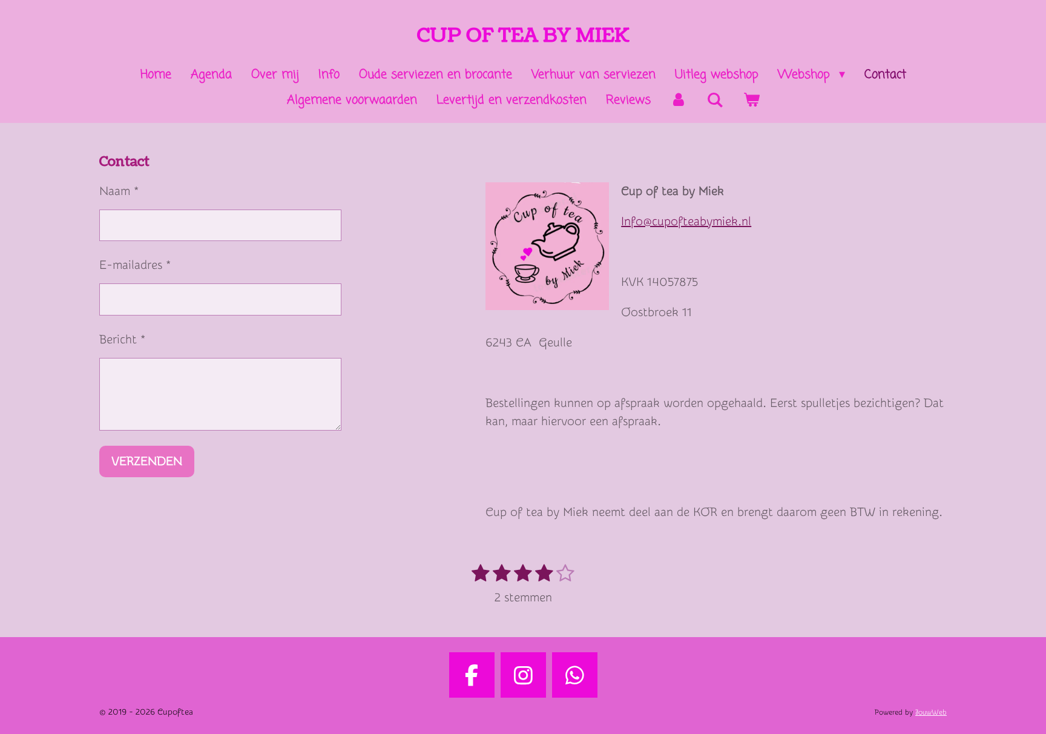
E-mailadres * (135, 265)
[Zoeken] (715, 101)
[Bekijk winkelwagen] (751, 100)
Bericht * (122, 339)
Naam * (119, 191)
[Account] (678, 100)
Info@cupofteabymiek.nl (686, 221)
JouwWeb (931, 712)
